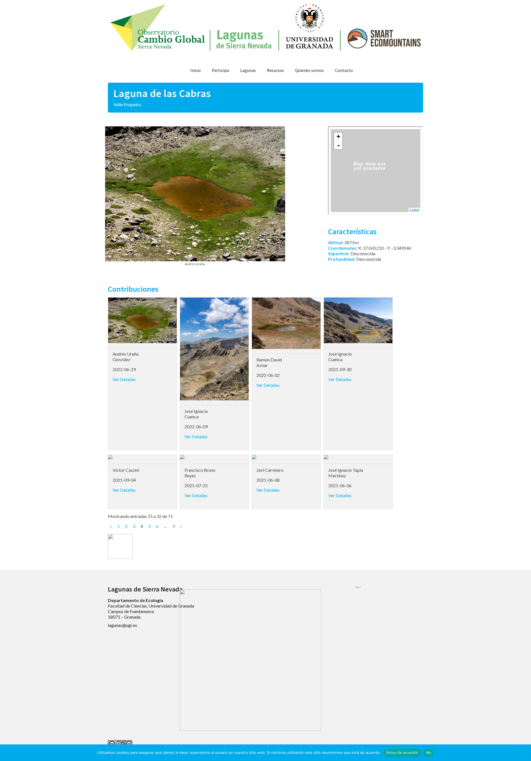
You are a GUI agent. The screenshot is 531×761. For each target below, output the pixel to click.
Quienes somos (309, 70)
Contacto (344, 70)
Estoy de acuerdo (402, 752)
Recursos (275, 70)
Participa (220, 70)
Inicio (195, 70)
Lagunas (248, 70)
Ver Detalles (124, 379)
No (428, 752)
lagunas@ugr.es (122, 625)
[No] (524, 752)
